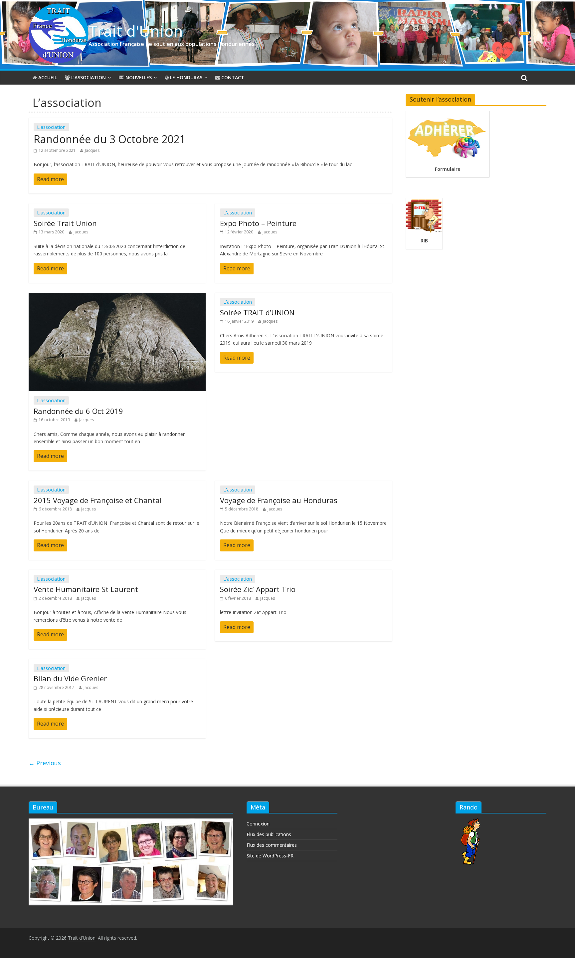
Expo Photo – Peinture (258, 223)
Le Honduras (185, 77)
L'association (51, 127)
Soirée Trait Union (65, 223)
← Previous (45, 763)
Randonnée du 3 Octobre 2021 (109, 139)
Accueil (47, 77)
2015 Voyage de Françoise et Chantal (98, 500)
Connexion (258, 823)
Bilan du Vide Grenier (70, 678)
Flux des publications (269, 834)
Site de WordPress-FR (270, 855)
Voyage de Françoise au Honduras (278, 500)
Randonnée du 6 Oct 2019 (78, 411)
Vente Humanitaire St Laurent (86, 589)
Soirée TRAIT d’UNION (257, 312)
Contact (232, 77)
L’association (88, 77)
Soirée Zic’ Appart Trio (257, 589)
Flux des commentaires (272, 845)
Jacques (92, 150)
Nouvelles (138, 77)
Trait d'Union (136, 30)
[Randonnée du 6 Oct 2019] (117, 296)
